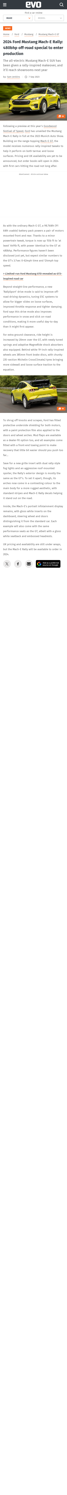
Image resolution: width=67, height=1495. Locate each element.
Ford (27, 131)
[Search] (61, 4)
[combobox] (5, 18)
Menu (4, 5)
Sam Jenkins (13, 76)
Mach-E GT (46, 141)
